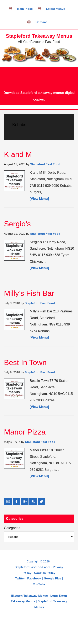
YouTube (39, 584)
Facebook (34, 578)
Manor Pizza (25, 432)
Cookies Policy (44, 572)
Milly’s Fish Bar (29, 293)
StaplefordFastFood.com (32, 567)
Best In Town (25, 362)
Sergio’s (17, 224)
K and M (18, 154)
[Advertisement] (39, 78)
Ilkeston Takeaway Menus (29, 595)
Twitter (20, 578)
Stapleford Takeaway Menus (39, 36)
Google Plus (52, 578)
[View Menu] (39, 198)
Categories (12, 528)
